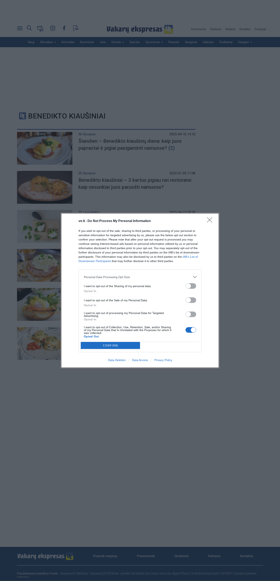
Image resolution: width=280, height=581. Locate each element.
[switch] (191, 286)
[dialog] (140, 290)
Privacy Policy (163, 360)
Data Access (140, 360)
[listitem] (140, 277)
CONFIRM (110, 345)
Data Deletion (117, 360)
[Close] (211, 221)
